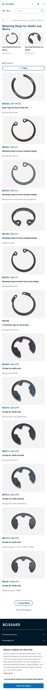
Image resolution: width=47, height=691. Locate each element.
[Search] (42, 11)
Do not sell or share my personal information (22, 679)
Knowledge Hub (8, 640)
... (8, 20)
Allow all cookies (23, 686)
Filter (24, 68)
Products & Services (9, 634)
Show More (24, 603)
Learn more (8, 673)
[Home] (3, 20)
